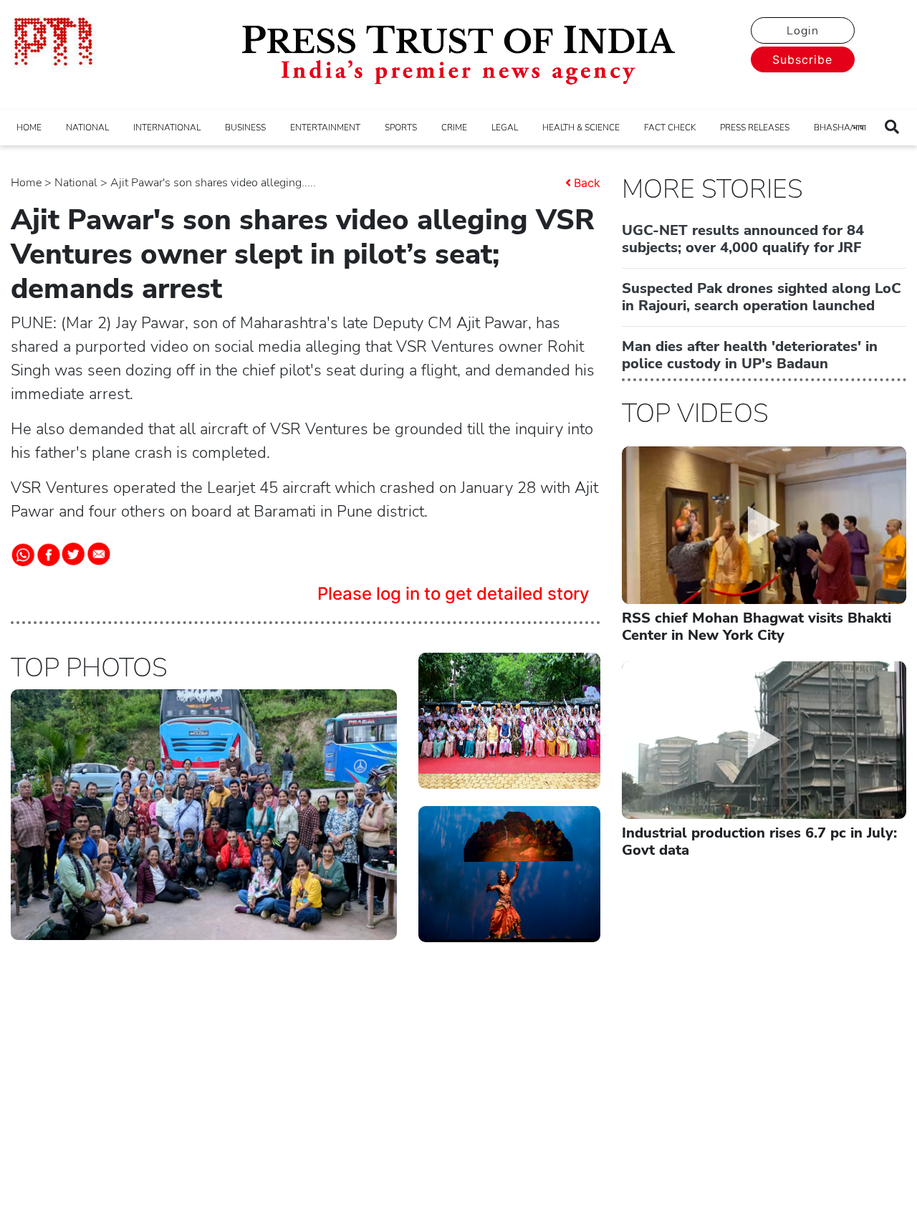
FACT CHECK (670, 127)
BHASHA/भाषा (840, 127)
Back (587, 183)
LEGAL (504, 127)
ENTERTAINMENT (325, 127)
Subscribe (802, 59)
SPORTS (401, 127)
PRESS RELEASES (754, 127)
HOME (29, 127)
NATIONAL (87, 127)
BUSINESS (245, 127)
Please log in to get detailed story (453, 593)
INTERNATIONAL (167, 127)
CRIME (454, 127)
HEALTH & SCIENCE (581, 127)
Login (803, 31)
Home (26, 183)
